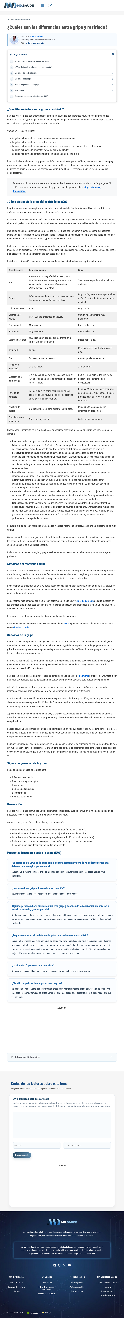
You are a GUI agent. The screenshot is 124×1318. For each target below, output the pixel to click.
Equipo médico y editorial (16, 1287)
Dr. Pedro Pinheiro (36, 36)
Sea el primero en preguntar (34, 43)
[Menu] (42, 5)
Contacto (17, 1291)
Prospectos (107, 1287)
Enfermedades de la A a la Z (107, 1283)
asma (66, 623)
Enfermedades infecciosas (21, 20)
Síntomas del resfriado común (27, 73)
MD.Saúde (8, 19)
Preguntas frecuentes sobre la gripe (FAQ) (31, 96)
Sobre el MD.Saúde (16, 1283)
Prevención (19, 90)
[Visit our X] (64, 1265)
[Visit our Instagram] (60, 1265)
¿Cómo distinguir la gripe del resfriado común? (33, 67)
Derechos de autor (77, 1291)
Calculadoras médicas (107, 1295)
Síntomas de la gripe (23, 79)
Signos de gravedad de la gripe (27, 84)
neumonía (84, 675)
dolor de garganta (85, 600)
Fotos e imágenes (107, 1291)
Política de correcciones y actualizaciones (47, 1288)
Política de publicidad (77, 1283)
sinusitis (17, 627)
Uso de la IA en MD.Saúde (47, 1294)
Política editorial (47, 1283)
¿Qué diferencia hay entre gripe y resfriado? (32, 61)
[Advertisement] (62, 1026)
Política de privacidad (77, 1287)
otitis (26, 627)
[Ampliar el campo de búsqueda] (51, 5)
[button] (62, 54)
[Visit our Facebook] (55, 1265)
